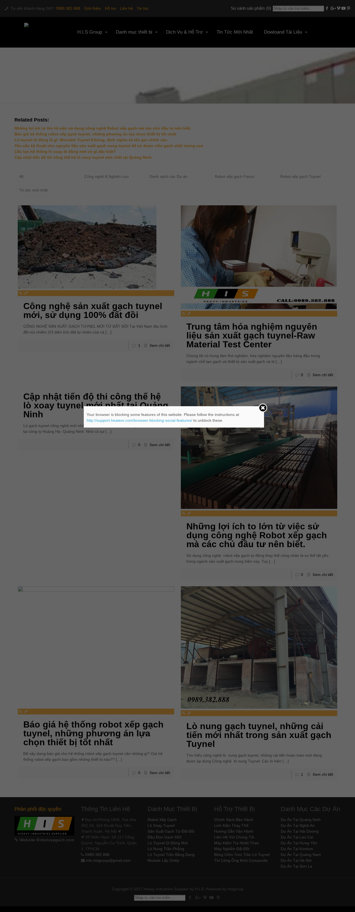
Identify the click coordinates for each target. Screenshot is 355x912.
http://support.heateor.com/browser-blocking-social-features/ (139, 420)
